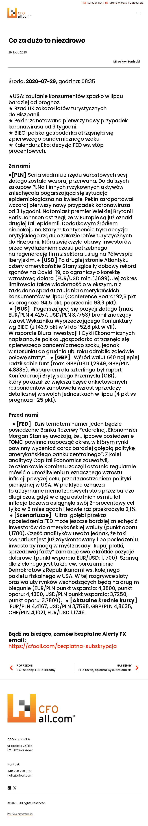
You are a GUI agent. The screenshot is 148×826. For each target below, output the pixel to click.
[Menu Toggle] (139, 13)
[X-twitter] (14, 788)
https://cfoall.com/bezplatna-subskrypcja (62, 646)
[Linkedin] (9, 788)
